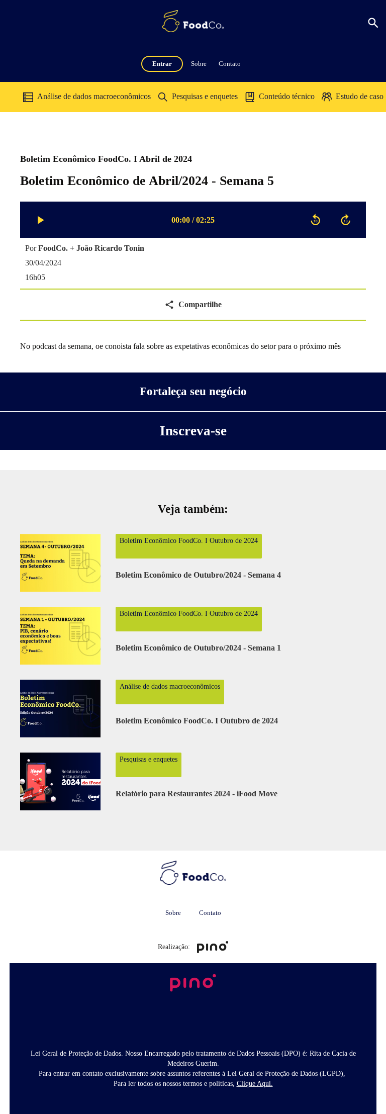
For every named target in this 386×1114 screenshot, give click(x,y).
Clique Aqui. (255, 1083)
